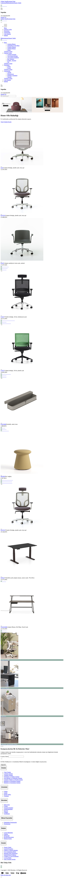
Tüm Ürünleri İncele (6, 122)
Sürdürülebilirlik (8, 809)
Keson (9, 68)
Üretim (6, 806)
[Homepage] (32, 6)
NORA (2, 578)
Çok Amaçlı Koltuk (12, 56)
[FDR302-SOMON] (32, 481)
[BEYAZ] (32, 269)
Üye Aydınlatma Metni (10, 852)
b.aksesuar (3, 3)
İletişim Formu (8, 838)
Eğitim (6, 791)
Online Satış (4, 1)
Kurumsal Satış (11, 1)
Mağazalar (7, 835)
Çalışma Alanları (8, 773)
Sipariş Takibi (17, 3)
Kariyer (6, 810)
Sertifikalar (7, 813)
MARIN (3, 476)
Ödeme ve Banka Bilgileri (11, 850)
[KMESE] (32, 630)
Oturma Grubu (8, 53)
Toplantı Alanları (8, 775)
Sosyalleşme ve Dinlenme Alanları (13, 778)
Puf (8, 62)
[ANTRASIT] (32, 430)
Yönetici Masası (11, 47)
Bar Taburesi (10, 59)
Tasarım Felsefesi (8, 807)
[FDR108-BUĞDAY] (32, 480)
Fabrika (6, 834)
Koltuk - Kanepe (11, 60)
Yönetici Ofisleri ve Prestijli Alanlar (13, 779)
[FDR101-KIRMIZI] (32, 483)
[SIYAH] (32, 581)
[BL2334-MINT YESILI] (32, 320)
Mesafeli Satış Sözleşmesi (11, 853)
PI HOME (3, 424)
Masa (5, 42)
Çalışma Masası (11, 44)
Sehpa (9, 50)
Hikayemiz (7, 804)
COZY (2, 317)
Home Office (7, 794)
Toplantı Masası (11, 48)
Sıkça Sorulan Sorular (10, 859)
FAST (2, 263)
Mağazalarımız (10, 3)
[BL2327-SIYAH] (32, 323)
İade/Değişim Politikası (10, 855)
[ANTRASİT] (32, 266)
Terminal (6, 796)
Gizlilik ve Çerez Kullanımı (11, 856)
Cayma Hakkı (7, 858)
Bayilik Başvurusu (9, 837)
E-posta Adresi (4, 756)
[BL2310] (32, 375)
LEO (2, 167)
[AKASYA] (32, 632)
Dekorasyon (10, 74)
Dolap (9, 66)
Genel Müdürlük (8, 832)
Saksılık (9, 77)
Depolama (6, 65)
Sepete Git (3, 17)
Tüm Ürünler (7, 772)
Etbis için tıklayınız (6, 875)
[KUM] (32, 427)
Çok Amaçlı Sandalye (13, 57)
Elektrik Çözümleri (12, 75)
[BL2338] (32, 321)
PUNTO (3, 215)
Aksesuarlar (7, 71)
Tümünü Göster (8, 51)
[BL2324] (32, 377)
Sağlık (5, 793)
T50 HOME (4, 627)
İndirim (6, 81)
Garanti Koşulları (8, 849)
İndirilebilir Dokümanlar (10, 822)
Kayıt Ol (3, 764)
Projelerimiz (7, 824)
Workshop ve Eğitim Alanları (11, 776)
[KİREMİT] (32, 268)
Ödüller (6, 812)
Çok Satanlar (7, 80)
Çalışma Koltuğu (11, 54)
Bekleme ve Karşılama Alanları (12, 781)
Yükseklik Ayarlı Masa (13, 45)
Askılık (9, 72)
